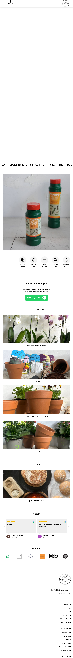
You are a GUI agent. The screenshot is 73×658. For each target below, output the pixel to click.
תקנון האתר (66, 615)
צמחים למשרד (65, 643)
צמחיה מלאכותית (65, 647)
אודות (69, 608)
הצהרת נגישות (66, 622)
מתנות (68, 640)
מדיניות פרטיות (65, 619)
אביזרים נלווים (66, 650)
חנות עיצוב (67, 636)
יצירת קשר (67, 612)
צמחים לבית (66, 633)
